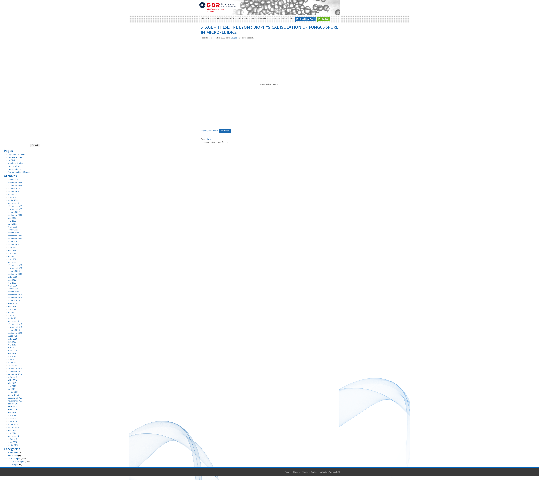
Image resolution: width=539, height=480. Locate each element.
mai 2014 (12, 433)
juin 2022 (12, 218)
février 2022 (13, 230)
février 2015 (13, 424)
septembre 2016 (15, 374)
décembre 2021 (15, 236)
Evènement (13, 452)
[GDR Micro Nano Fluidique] (217, 7)
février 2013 (13, 445)
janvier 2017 (13, 365)
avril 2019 (12, 312)
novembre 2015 (15, 401)
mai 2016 (12, 386)
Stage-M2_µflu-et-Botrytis (209, 130)
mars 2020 (12, 286)
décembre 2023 (15, 182)
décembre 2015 (15, 398)
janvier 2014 (13, 436)
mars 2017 (12, 359)
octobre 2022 (14, 212)
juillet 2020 (12, 277)
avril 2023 (12, 194)
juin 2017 (12, 353)
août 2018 (12, 336)
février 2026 (13, 179)
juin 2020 (12, 280)
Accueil (288, 472)
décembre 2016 (15, 368)
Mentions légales (15, 163)
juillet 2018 (12, 339)
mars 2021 (12, 259)
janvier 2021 (13, 262)
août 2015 (12, 407)
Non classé (13, 455)
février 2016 (13, 392)
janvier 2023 (13, 203)
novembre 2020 (15, 268)
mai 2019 (12, 309)
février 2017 (13, 362)
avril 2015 (12, 418)
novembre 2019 (15, 297)
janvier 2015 (13, 427)
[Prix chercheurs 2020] (323, 20)
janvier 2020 (13, 292)
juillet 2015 (12, 410)
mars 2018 (12, 351)
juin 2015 (12, 412)
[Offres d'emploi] (305, 20)
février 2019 (13, 318)
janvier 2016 (13, 395)
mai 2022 (12, 221)
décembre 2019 (15, 295)
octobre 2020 (14, 271)
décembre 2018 (15, 324)
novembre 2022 (15, 209)
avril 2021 (12, 256)
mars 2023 (12, 197)
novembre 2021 (15, 238)
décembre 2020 (15, 265)
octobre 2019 (14, 300)
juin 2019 (12, 306)
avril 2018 (12, 348)
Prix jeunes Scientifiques (18, 172)
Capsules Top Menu (17, 154)
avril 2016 (12, 389)
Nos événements (224, 18)
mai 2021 (12, 253)
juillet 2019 (12, 303)
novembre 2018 (15, 327)
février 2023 (13, 200)
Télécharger (225, 130)
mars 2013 (12, 442)
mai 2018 (12, 345)
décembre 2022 (15, 206)
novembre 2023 (15, 185)
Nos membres (260, 18)
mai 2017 (12, 356)
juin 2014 (12, 430)
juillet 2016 (12, 380)
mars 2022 (12, 227)
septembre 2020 (15, 274)
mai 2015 (12, 415)
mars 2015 (12, 421)
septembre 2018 (15, 333)
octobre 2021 (14, 241)
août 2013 (12, 439)
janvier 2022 (13, 233)
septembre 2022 (15, 215)
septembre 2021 (15, 244)
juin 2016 (12, 383)
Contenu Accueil (15, 157)
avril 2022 (12, 224)
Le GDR (206, 18)
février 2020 (13, 289)
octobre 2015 (14, 404)
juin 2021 (12, 250)
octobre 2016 (14, 371)
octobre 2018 (14, 330)
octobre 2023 (14, 188)
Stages (243, 18)
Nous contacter (282, 18)
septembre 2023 (15, 191)
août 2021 (12, 247)
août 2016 (12, 377)
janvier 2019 (13, 321)
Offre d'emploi (14, 458)
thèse (209, 139)
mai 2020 (12, 283)
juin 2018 (12, 342)
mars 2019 (12, 315)
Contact (296, 472)
